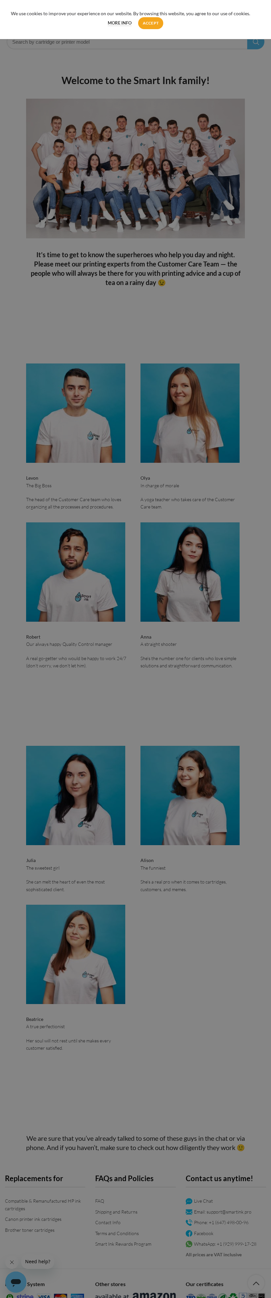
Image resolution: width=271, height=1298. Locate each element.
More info (120, 22)
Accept (151, 23)
